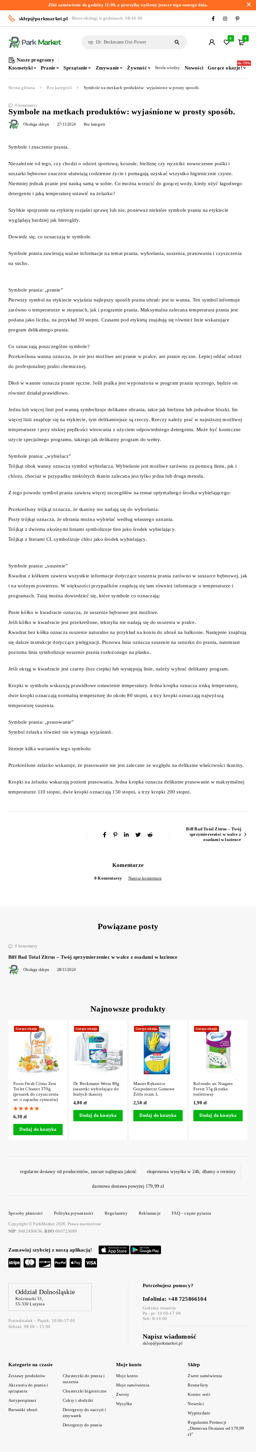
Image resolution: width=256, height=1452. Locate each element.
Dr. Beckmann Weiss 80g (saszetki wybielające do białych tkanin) (96, 1089)
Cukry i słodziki (78, 1400)
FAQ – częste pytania (191, 1213)
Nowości (196, 1403)
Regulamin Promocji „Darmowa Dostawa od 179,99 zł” (216, 1428)
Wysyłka (124, 1403)
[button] (38, 1129)
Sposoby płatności (25, 1213)
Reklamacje (150, 1213)
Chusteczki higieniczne (85, 1391)
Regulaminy (116, 1213)
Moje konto (127, 1375)
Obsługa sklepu (36, 124)
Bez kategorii (59, 87)
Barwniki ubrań (22, 1409)
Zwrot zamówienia (205, 1375)
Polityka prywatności (74, 1213)
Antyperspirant (22, 1400)
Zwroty (122, 1394)
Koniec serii (199, 1394)
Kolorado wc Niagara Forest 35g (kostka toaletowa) (213, 1089)
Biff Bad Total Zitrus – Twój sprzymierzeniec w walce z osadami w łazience (213, 834)
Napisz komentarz (145, 878)
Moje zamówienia (132, 1385)
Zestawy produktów (26, 1375)
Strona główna (21, 87)
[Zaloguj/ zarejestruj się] (211, 42)
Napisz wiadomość (169, 1336)
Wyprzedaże (199, 1412)
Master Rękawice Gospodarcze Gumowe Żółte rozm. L (154, 1089)
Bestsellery (198, 1385)
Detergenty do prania (82, 1424)
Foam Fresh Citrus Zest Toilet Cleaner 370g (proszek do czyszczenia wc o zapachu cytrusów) (36, 1091)
